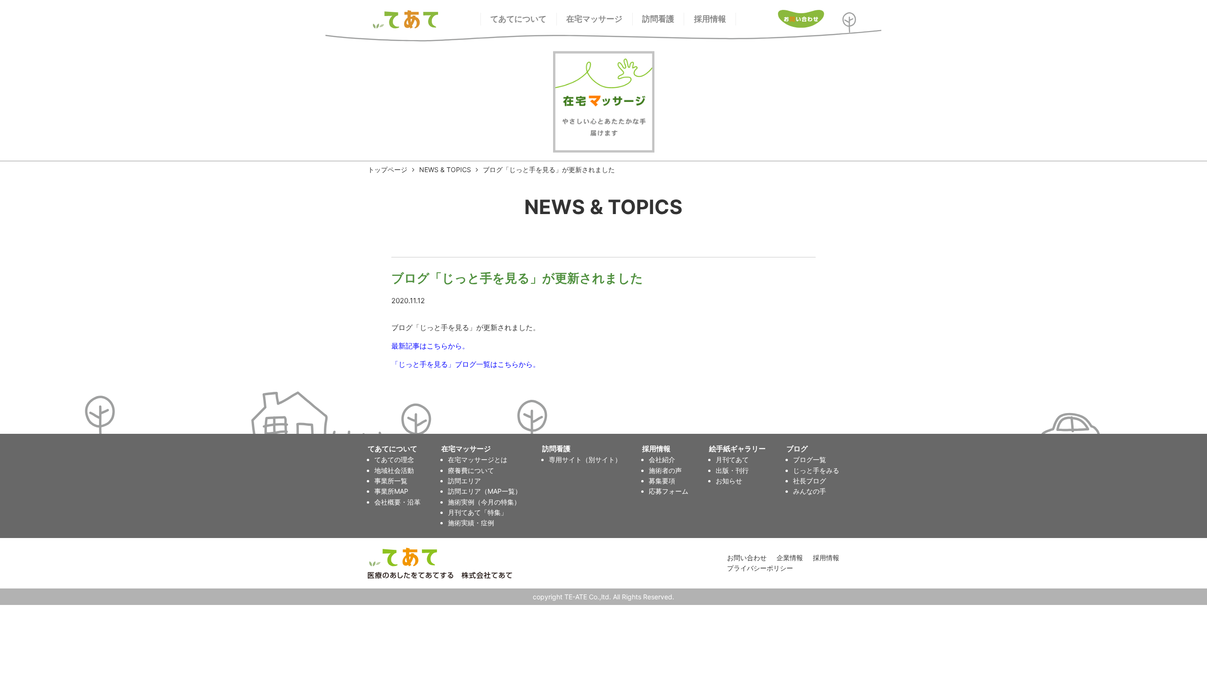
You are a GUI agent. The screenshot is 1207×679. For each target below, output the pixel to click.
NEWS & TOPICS (445, 170)
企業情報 (790, 558)
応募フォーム (668, 491)
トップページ (387, 170)
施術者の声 (665, 470)
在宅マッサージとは (477, 459)
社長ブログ (809, 481)
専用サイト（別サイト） (585, 459)
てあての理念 (394, 459)
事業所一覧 (390, 481)
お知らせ (729, 481)
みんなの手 (809, 491)
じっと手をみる (816, 470)
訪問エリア (464, 481)
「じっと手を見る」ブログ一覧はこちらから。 (465, 364)
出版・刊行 (732, 470)
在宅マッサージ (594, 19)
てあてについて (518, 19)
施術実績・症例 (471, 523)
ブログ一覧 (809, 459)
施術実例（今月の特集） (484, 502)
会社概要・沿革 (397, 502)
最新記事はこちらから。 (430, 345)
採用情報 (710, 19)
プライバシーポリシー (760, 568)
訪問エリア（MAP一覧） (484, 491)
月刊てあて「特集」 (477, 512)
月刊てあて (732, 459)
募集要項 (662, 481)
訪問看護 (658, 19)
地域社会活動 (394, 470)
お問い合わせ (747, 558)
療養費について (471, 470)
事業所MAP (391, 491)
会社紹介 (662, 459)
